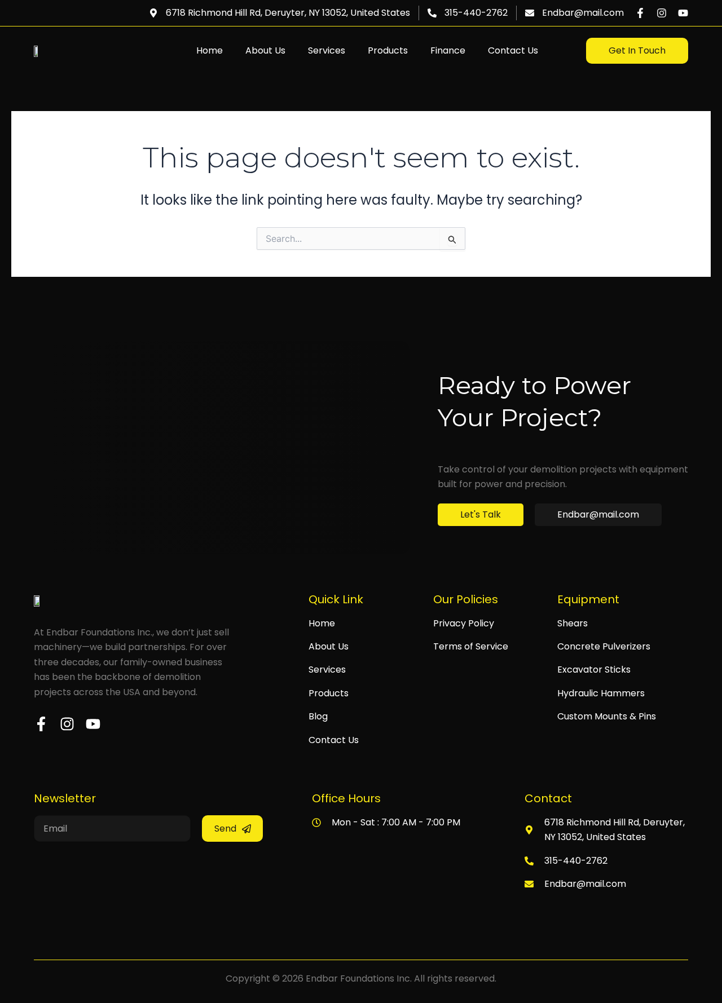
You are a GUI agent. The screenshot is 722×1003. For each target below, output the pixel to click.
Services (326, 50)
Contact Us (513, 50)
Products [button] (388, 50)
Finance (447, 50)
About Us (265, 50)
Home (209, 50)
